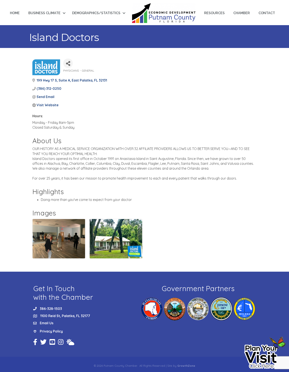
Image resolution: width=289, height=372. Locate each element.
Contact (267, 13)
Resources (214, 13)
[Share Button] (68, 63)
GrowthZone (186, 365)
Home (15, 13)
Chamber (241, 13)
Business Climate (44, 13)
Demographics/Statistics (96, 13)
